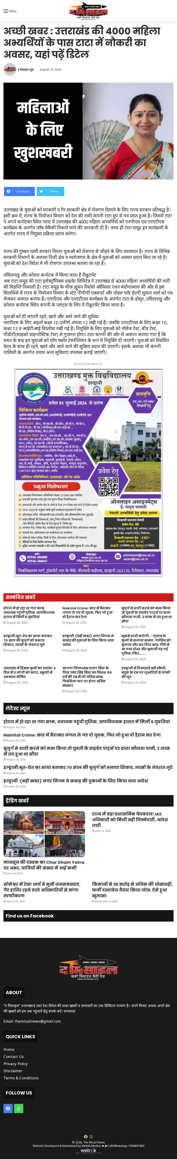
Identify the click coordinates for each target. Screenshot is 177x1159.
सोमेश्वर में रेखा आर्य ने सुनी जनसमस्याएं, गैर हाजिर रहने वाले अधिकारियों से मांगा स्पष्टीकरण (41, 890)
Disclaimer (12, 1070)
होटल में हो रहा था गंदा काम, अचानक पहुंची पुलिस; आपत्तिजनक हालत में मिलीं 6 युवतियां (29, 612)
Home (8, 1049)
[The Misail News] (88, 11)
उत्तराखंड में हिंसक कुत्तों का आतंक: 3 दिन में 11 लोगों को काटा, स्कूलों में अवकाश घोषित (29, 672)
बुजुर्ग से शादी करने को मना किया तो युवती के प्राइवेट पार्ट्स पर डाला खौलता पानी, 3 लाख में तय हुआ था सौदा (146, 615)
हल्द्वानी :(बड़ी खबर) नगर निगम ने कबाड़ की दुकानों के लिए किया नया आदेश (88, 640)
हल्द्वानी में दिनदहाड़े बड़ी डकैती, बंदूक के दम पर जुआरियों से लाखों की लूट (145, 672)
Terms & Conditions (21, 1077)
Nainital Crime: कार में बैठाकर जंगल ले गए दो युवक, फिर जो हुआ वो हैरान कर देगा (87, 612)
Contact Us (13, 1056)
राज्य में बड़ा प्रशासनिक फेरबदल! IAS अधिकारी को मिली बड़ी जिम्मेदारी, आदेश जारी (130, 819)
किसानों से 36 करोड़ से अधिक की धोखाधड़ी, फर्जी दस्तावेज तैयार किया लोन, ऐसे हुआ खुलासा (132, 890)
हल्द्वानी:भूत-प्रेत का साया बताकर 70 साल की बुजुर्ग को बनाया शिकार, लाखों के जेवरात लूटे (27, 640)
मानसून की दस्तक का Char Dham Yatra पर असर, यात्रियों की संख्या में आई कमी (43, 865)
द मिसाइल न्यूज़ (26, 69)
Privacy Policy (15, 1063)
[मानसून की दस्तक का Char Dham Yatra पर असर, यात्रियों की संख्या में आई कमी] (44, 834)
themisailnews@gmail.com (38, 1021)
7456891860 (136, 1146)
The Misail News (94, 1142)
